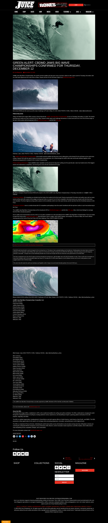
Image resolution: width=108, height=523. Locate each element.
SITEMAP (48, 506)
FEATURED (66, 12)
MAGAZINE (89, 12)
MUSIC (48, 12)
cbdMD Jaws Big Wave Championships (57, 116)
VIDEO (57, 12)
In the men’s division (18, 197)
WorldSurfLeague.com (68, 77)
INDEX (30, 506)
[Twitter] (19, 454)
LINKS (43, 506)
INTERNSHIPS (37, 506)
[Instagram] (27, 454)
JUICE (77, 12)
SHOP (24, 12)
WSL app (58, 120)
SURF (40, 12)
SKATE (32, 12)
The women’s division (18, 205)
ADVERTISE (55, 506)
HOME (16, 12)
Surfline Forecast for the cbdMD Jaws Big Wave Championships (28, 245)
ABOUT (19, 506)
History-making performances (20, 162)
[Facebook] (15, 454)
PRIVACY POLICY (86, 506)
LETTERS (62, 506)
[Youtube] (23, 454)
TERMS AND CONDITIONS (73, 506)
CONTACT (24, 506)
